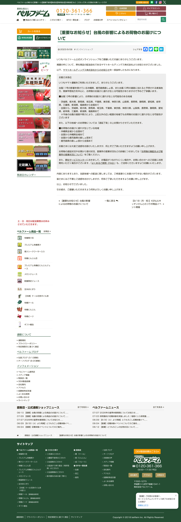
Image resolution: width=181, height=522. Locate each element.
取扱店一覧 (23, 378)
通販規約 (22, 340)
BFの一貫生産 (72, 20)
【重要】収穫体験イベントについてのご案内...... (41, 427)
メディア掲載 (23, 375)
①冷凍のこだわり (54, 454)
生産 (77, 470)
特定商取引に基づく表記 (28, 347)
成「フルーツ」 (81, 462)
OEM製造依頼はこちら (147, 451)
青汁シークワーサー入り (28, 462)
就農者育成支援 (24, 391)
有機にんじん (30, 498)
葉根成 (78, 450)
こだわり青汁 (55, 20)
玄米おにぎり (24, 484)
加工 (77, 473)
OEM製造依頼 (24, 381)
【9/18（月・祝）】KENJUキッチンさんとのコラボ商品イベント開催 (146, 204)
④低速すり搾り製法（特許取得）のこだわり (58, 467)
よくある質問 (23, 394)
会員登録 (124, 8)
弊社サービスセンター (75, 160)
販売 (77, 477)
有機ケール (29, 494)
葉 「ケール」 (80, 454)
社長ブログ (28, 358)
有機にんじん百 (25, 466)
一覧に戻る (110, 201)
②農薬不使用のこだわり (56, 458)
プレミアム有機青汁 (26, 458)
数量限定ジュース (25, 480)
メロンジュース (25, 476)
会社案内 (22, 384)
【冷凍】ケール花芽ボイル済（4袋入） (29, 489)
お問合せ (160, 475)
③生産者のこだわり (54, 462)
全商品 (46, 231)
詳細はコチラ (143, 505)
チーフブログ (29, 361)
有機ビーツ (29, 502)
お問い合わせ (143, 2)
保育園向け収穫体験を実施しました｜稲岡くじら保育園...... (120, 416)
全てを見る (82, 407)
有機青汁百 (23, 454)
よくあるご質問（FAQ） (103, 163)
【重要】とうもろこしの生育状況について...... (115, 427)
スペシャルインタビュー (117, 20)
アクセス (22, 388)
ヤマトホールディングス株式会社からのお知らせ (86, 70)
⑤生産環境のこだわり (55, 472)
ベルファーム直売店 (26, 372)
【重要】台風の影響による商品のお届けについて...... (42, 413)
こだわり (122, 13)
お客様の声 (98, 20)
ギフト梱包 (23, 506)
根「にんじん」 (81, 458)
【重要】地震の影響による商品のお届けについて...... (42, 416)
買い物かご (153, 13)
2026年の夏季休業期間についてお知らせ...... (40, 420)
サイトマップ (23, 400)
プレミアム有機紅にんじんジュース (29, 471)
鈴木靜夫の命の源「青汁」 (57, 476)
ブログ (87, 20)
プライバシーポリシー (27, 343)
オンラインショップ (84, 49)
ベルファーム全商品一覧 (28, 450)
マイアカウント (153, 8)
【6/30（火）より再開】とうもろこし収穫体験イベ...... (44, 423)
